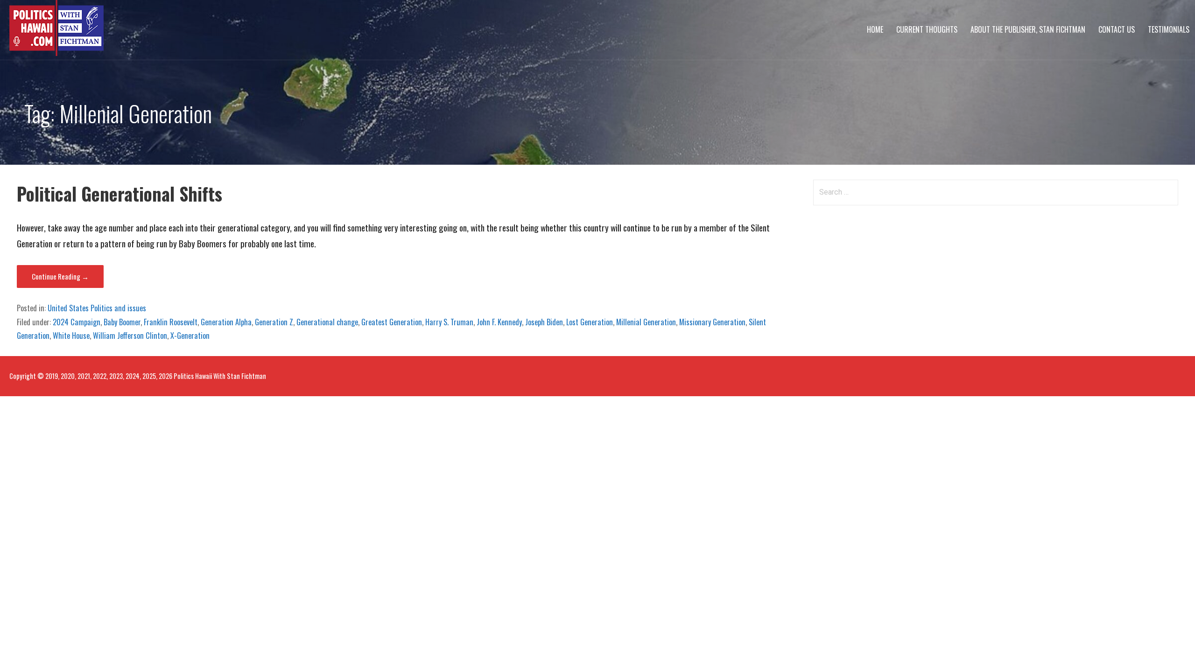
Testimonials (1168, 29)
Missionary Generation (712, 322)
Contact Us (1116, 29)
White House (71, 335)
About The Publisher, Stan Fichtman (1027, 29)
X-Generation (190, 335)
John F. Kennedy (499, 322)
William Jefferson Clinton (130, 335)
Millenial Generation (646, 322)
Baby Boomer (122, 322)
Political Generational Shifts (119, 193)
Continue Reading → (60, 276)
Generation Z (274, 322)
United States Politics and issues (97, 308)
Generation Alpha (226, 322)
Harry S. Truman (449, 322)
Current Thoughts (926, 29)
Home (875, 29)
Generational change (327, 322)
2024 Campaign (76, 322)
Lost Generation (589, 322)
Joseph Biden (544, 322)
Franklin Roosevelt (170, 322)
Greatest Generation (391, 322)
